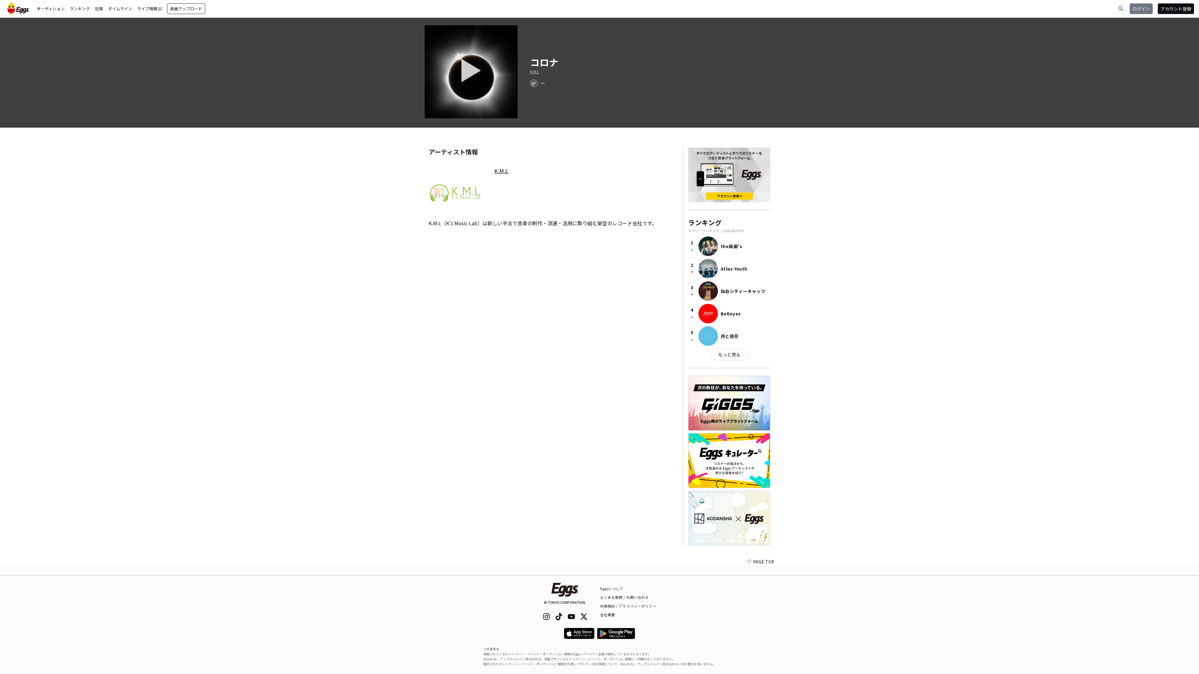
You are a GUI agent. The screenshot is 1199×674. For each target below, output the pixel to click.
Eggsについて (612, 588)
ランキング (80, 9)
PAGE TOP (763, 562)
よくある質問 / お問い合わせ (624, 597)
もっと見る (729, 354)
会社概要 (607, 614)
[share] (534, 83)
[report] (542, 83)
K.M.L (534, 71)
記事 (99, 9)
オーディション (51, 9)
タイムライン (120, 9)
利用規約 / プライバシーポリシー (628, 605)
